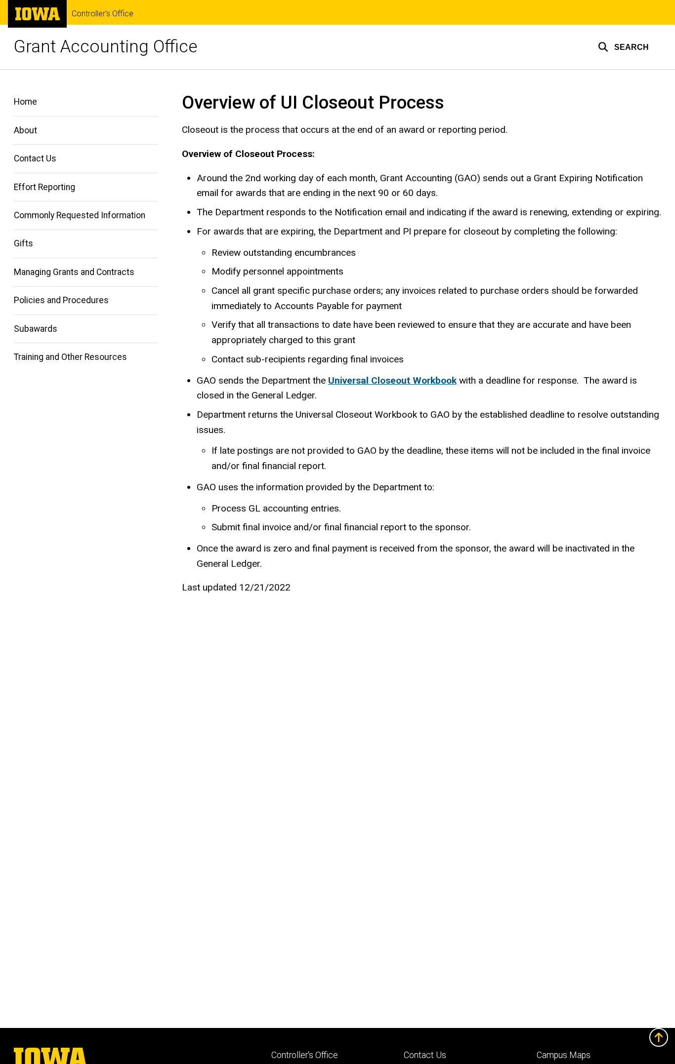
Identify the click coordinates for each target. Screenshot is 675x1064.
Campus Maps (564, 1055)
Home (25, 102)
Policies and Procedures (61, 300)
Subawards (35, 329)
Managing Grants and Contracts (74, 272)
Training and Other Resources (70, 357)
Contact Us (35, 158)
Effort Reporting (44, 187)
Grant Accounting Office (105, 46)
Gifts (23, 243)
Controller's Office (102, 13)
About (25, 130)
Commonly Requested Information (79, 215)
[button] (623, 47)
